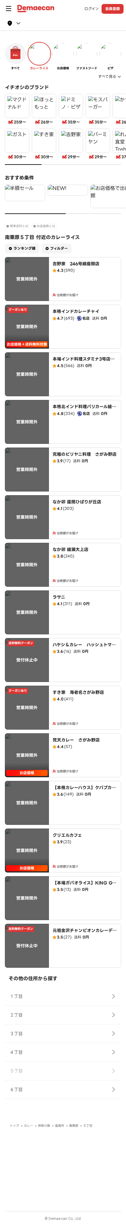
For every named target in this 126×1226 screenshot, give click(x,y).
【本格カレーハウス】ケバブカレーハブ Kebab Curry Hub (84, 790)
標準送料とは (19, 226)
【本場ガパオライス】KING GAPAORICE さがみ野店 (84, 886)
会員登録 (112, 9)
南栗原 (73, 1125)
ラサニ (59, 597)
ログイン (91, 8)
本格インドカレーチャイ (76, 311)
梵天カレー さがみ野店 (76, 740)
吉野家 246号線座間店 (76, 263)
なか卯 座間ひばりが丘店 (77, 502)
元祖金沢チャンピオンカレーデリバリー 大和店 (85, 933)
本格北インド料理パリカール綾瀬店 (84, 409)
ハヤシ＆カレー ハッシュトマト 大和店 (86, 647)
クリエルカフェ (67, 835)
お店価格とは (46, 226)
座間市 (59, 1125)
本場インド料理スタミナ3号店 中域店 (84, 362)
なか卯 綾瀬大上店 (70, 549)
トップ (14, 1125)
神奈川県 (44, 1125)
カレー (28, 1125)
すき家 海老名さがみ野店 (78, 692)
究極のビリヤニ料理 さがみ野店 (85, 454)
